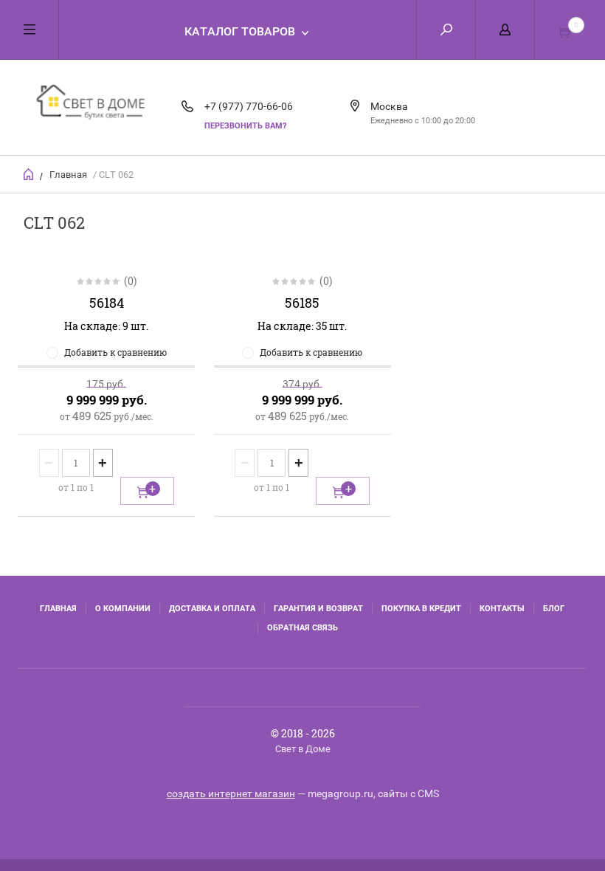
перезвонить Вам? (245, 126)
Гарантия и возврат (318, 608)
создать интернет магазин (231, 793)
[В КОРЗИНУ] (147, 491)
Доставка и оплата (212, 608)
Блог (553, 608)
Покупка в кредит (421, 608)
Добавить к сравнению (115, 352)
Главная (68, 174)
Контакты (502, 608)
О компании (123, 608)
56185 (302, 302)
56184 (106, 302)
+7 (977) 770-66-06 (248, 106)
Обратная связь (302, 628)
